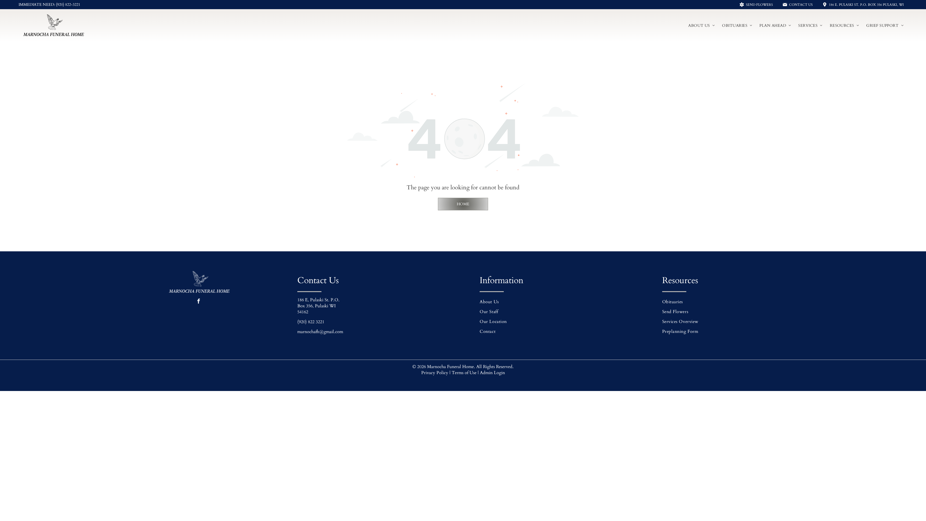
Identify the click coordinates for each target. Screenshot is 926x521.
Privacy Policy (434, 373)
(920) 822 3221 (310, 322)
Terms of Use (464, 373)
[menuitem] (701, 25)
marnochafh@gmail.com (320, 332)
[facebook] (198, 301)
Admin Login (492, 373)
